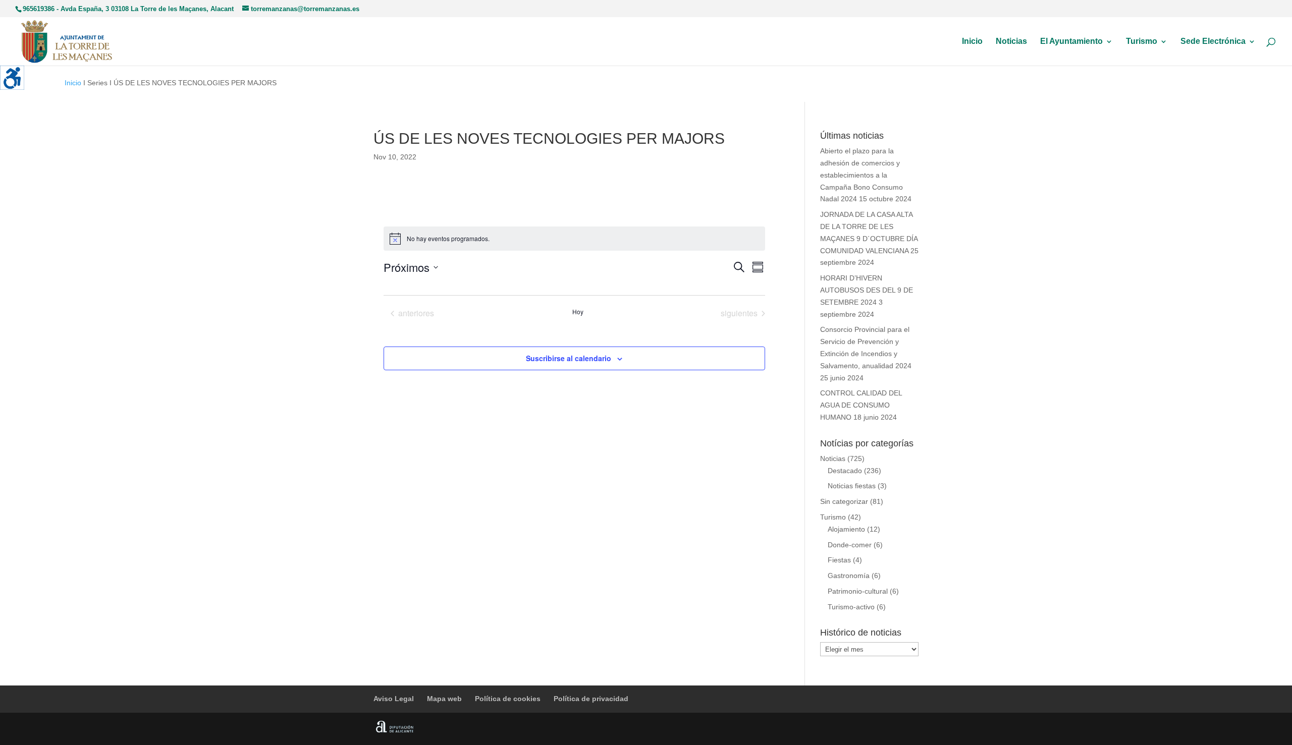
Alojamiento (846, 529)
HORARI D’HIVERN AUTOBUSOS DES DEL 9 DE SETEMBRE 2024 (866, 290)
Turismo (1141, 41)
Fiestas (839, 560)
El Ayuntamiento (1071, 41)
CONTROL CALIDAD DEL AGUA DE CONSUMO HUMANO (861, 405)
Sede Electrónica (1213, 41)
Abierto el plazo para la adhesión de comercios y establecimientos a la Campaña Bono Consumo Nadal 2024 (861, 175)
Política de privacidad (591, 699)
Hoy (577, 312)
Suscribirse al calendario (568, 358)
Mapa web (444, 699)
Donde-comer (850, 545)
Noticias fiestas (852, 486)
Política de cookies (508, 699)
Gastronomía (849, 575)
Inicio (972, 41)
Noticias (1011, 41)
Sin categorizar (844, 501)
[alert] (574, 238)
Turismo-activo (851, 607)
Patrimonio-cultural (858, 591)
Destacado (845, 471)
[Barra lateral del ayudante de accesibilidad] (12, 78)
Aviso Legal (393, 699)
